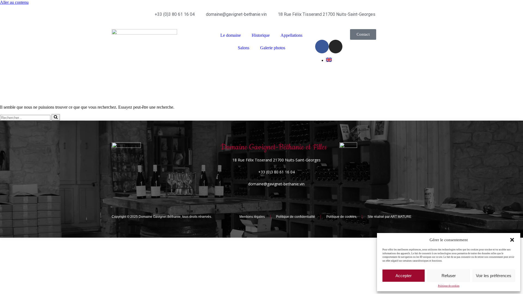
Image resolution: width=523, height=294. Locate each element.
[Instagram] (335, 46)
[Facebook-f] (322, 46)
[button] (512, 240)
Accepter (404, 275)
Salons (243, 47)
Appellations (291, 35)
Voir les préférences (493, 275)
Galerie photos (272, 47)
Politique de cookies (449, 285)
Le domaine (230, 35)
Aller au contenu (14, 2)
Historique (261, 35)
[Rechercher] (55, 117)
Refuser (449, 275)
